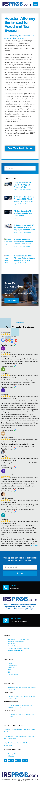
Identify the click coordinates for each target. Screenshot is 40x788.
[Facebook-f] (5, 760)
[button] (35, 4)
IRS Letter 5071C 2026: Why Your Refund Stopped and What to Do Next (24, 258)
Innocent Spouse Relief (16, 641)
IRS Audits (11, 644)
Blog (9, 672)
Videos (10, 663)
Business (13, 36)
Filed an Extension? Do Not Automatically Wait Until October (23, 213)
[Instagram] (26, 760)
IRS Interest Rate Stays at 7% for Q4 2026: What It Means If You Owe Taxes (24, 199)
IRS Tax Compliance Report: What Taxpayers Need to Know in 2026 (23, 242)
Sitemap (11, 756)
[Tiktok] (23, 760)
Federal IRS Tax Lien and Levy (18, 639)
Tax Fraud (26, 36)
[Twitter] (9, 760)
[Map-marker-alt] (19, 760)
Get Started (12, 300)
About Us (11, 667)
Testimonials (12, 665)
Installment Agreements (16, 650)
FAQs (10, 670)
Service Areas (13, 674)
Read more (34, 546)
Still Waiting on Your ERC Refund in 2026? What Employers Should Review (24, 227)
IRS (19, 36)
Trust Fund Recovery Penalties (18, 648)
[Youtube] (12, 760)
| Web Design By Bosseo (24, 780)
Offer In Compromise (15, 646)
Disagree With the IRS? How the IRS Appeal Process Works (23, 185)
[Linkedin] (16, 760)
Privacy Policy (13, 754)
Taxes (33, 36)
